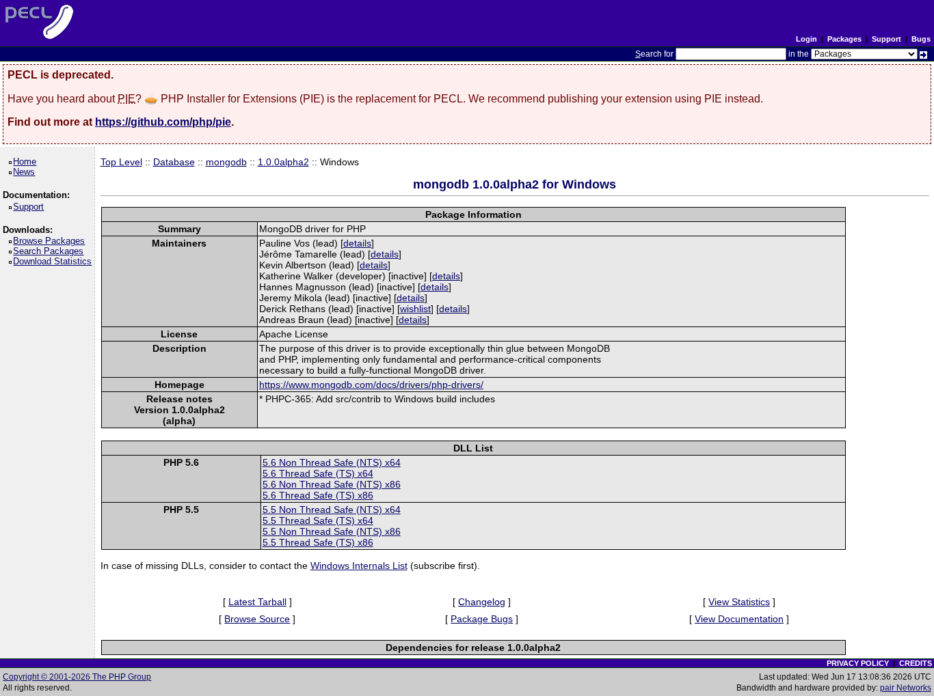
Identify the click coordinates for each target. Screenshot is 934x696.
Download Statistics (54, 261)
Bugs (921, 39)
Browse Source (257, 618)
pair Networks (905, 688)
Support (886, 39)
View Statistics (739, 601)
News (26, 172)
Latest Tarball (257, 601)
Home (27, 161)
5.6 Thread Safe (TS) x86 (318, 495)
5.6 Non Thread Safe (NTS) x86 (332, 484)
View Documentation (739, 618)
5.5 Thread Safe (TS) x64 (318, 520)
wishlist (415, 308)
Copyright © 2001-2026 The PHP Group (77, 677)
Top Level (121, 161)
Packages (844, 39)
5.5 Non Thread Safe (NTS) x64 (332, 509)
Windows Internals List (359, 565)
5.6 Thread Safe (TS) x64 (318, 473)
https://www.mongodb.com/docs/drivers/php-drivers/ (371, 384)
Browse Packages (51, 241)
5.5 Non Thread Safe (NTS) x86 (332, 531)
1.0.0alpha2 (283, 161)
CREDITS (915, 663)
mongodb (226, 161)
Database (174, 161)
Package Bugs (482, 618)
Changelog (481, 601)
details (357, 243)
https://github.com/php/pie (163, 122)
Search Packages (50, 251)
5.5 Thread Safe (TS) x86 (318, 542)
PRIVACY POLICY (858, 663)
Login (806, 39)
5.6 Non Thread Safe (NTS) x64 (332, 462)
